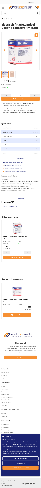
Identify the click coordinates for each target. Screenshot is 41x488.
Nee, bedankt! (20, 463)
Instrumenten (5, 394)
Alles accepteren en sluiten (20, 468)
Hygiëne (3, 392)
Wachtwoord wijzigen (7, 432)
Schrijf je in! (20, 357)
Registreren (31, 2)
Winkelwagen (4, 424)
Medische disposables (7, 397)
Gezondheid (4, 389)
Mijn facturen (4, 427)
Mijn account (4, 375)
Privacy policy (5, 372)
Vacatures (4, 416)
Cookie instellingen (20, 458)
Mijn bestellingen (5, 430)
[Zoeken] (37, 13)
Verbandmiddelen (6, 402)
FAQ (2, 378)
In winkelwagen (19, 257)
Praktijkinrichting (5, 400)
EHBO (3, 386)
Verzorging (4, 405)
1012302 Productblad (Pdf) (10, 206)
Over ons (3, 413)
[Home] (20, 7)
